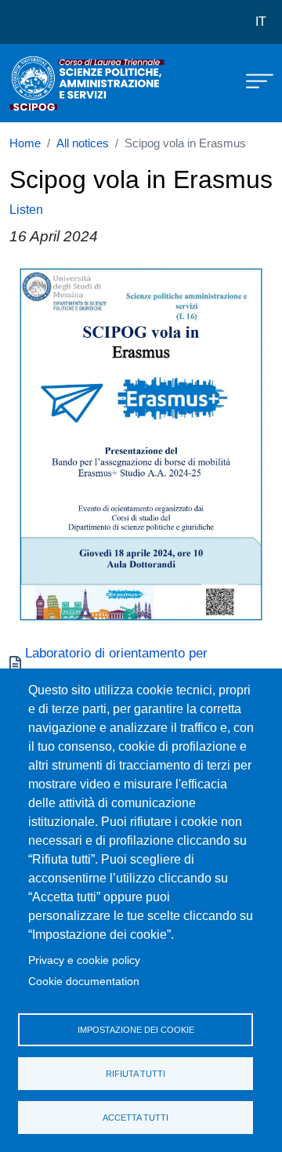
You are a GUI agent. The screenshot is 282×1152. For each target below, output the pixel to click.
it (260, 21)
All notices (82, 143)
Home (25, 143)
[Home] (48, 83)
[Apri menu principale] (252, 80)
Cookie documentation (83, 981)
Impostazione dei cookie (136, 1029)
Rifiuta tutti (135, 1073)
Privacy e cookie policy (84, 960)
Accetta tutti (135, 1117)
